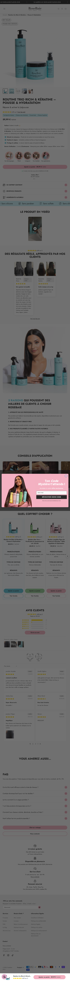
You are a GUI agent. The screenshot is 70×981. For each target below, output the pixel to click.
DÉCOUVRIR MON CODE (51, 497)
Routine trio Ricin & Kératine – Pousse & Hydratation (22, 976)
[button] (17, 978)
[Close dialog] (66, 476)
